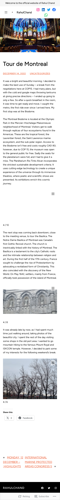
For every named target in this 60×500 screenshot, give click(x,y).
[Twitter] (49, 10)
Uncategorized (40, 73)
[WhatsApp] (46, 15)
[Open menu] (6, 12)
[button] (53, 193)
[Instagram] (38, 10)
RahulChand (24, 12)
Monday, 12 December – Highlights (13, 462)
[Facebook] (54, 10)
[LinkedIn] (43, 10)
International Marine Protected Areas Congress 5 (38, 462)
